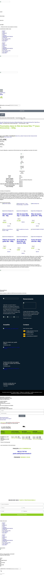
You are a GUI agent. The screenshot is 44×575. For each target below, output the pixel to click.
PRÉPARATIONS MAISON (7, 36)
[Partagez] (2, 573)
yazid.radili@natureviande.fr (22, 453)
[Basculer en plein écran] (1, 573)
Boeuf (5, 220)
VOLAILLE (4, 35)
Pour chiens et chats (6, 38)
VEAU (3, 32)
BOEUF (3, 534)
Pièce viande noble (8, 137)
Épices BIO (4, 40)
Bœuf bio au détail (19, 135)
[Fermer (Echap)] (3, 573)
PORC (3, 34)
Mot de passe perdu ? (4, 417)
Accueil (1, 122)
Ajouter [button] (8, 225)
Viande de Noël (34, 135)
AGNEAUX (4, 33)
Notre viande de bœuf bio (28, 122)
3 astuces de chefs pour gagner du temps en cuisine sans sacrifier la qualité (11, 363)
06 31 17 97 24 (22, 451)
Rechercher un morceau (5, 105)
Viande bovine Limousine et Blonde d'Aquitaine (13, 122)
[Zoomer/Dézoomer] (0, 573)
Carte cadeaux (5, 39)
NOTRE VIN (4, 37)
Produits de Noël (27, 135)
